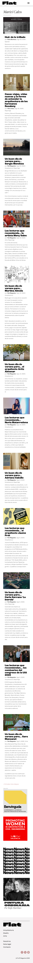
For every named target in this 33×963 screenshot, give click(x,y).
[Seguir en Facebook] (22, 952)
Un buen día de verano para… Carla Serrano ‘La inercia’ (15, 596)
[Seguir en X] (25, 952)
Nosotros (7, 941)
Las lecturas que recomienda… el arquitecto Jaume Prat (15, 532)
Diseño (6, 933)
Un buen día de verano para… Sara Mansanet (16, 736)
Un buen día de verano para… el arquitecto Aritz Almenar (14, 368)
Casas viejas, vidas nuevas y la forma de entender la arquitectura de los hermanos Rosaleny (16, 100)
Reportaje (8, 110)
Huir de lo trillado (15, 37)
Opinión (7, 41)
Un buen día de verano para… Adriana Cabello (14, 475)
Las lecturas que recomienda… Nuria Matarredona (16, 420)
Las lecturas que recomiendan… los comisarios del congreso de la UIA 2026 (16, 670)
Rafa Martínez (11, 39)
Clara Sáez (10, 108)
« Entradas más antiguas (11, 784)
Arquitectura (9, 168)
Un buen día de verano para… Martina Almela (14, 288)
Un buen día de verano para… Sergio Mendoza (14, 161)
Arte (6, 240)
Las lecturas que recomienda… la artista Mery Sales (16, 233)
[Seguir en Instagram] (28, 952)
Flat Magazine (11, 166)
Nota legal (7, 944)
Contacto (7, 947)
